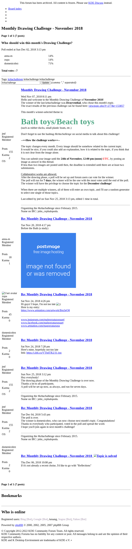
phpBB (19, 525)
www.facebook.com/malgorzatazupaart (42, 322)
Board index (15, 8)
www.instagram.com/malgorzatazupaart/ (43, 319)
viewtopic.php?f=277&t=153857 (106, 105)
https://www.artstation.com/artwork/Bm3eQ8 (45, 310)
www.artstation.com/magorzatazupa (40, 325)
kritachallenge (15, 79)
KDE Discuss (95, 2)
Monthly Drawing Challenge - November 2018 (53, 90)
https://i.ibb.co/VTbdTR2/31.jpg (44, 352)
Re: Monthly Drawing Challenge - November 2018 (56, 218)
